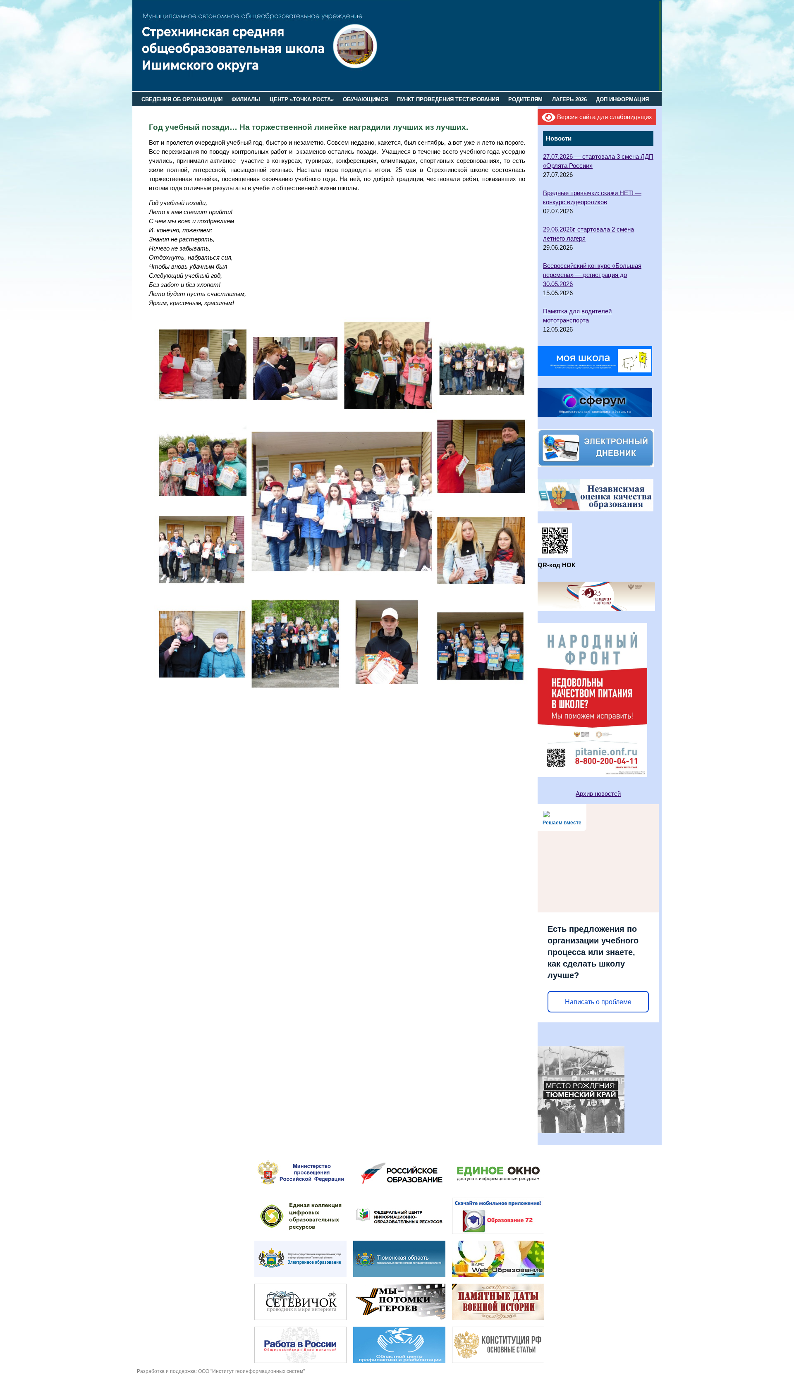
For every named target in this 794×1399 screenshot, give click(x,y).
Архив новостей (598, 793)
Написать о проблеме (598, 1001)
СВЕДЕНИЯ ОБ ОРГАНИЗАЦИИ (181, 99)
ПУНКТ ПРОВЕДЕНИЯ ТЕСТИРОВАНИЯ (448, 99)
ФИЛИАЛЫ (246, 99)
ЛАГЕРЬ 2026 (569, 99)
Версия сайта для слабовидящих (603, 117)
